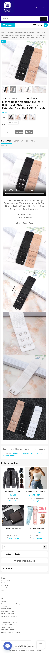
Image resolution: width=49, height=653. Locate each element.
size (3, 124)
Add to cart (19, 132)
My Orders (5, 585)
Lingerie (33, 453)
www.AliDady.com (28, 646)
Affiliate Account (7, 614)
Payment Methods (8, 611)
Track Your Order (7, 588)
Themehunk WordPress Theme (29, 651)
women (25, 33)
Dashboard (5, 583)
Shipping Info (6, 606)
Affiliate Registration (9, 616)
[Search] (45, 547)
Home (3, 33)
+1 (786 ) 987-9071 (9, 625)
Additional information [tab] (25, 141)
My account (5, 580)
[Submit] (43, 19)
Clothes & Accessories (14, 33)
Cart (3, 590)
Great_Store (15, 498)
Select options (14, 501)
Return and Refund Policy (10, 604)
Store (3, 593)
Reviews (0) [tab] (6, 145)
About (3, 599)
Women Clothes (34, 33)
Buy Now (29, 132)
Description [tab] (6, 141)
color (4, 117)
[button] (43, 44)
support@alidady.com (9, 622)
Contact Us (5, 601)
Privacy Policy (6, 609)
